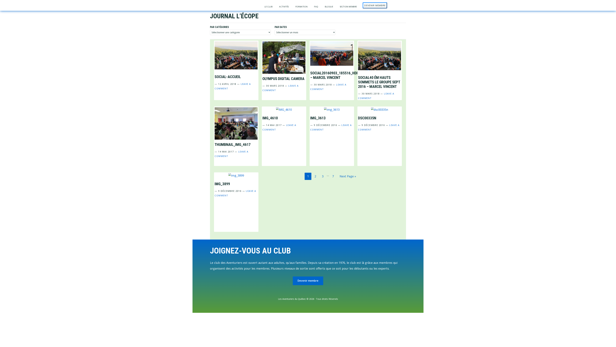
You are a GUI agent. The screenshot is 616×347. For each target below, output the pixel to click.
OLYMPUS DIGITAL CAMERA (283, 78)
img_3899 (222, 184)
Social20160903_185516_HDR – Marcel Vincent (334, 75)
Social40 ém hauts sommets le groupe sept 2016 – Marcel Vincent (379, 82)
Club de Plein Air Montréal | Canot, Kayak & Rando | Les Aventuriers (234, 5)
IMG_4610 (270, 118)
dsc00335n (367, 118)
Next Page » (347, 177)
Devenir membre (308, 280)
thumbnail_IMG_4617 (233, 144)
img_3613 (318, 118)
